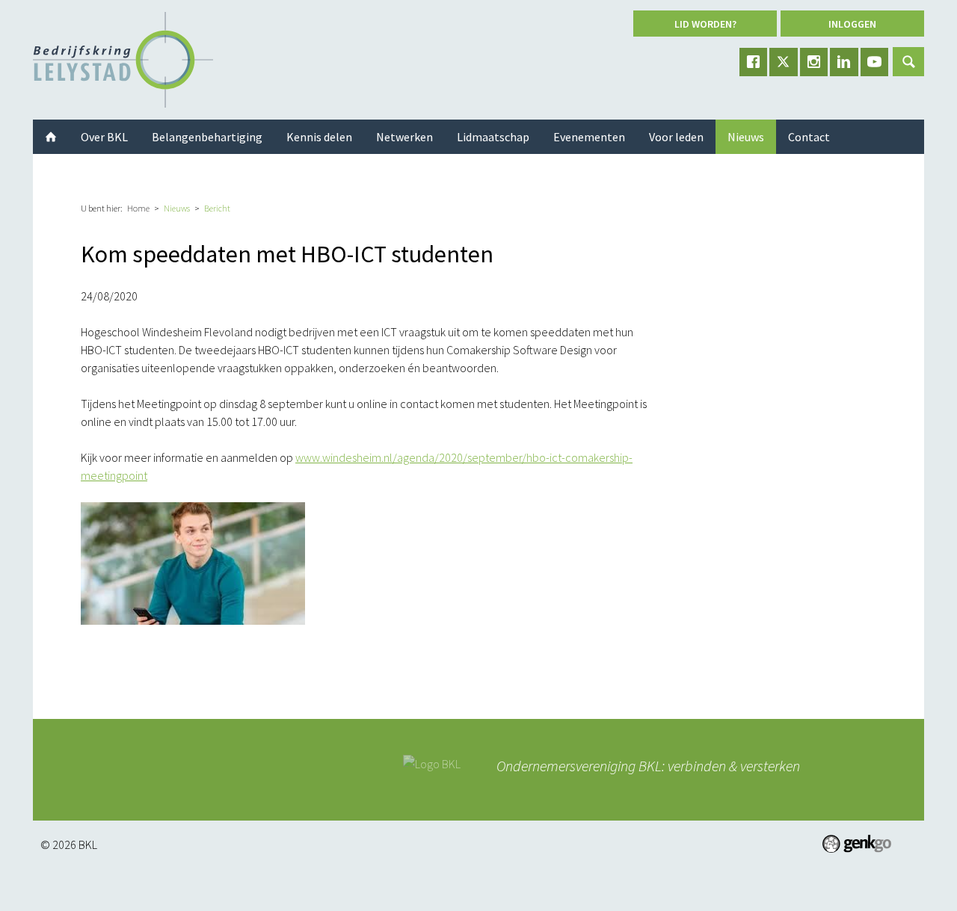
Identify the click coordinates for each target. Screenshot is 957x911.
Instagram (814, 62)
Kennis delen (319, 136)
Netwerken (404, 136)
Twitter (783, 62)
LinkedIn (844, 62)
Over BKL (104, 136)
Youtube (875, 62)
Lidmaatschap (493, 136)
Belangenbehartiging (207, 136)
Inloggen (852, 24)
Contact (809, 136)
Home (138, 208)
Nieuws (177, 208)
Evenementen (589, 136)
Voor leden (676, 136)
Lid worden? (705, 24)
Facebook (753, 62)
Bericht (217, 208)
